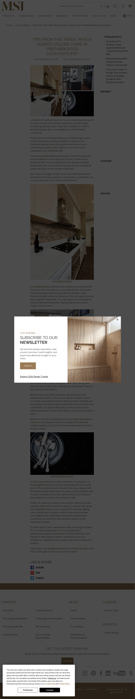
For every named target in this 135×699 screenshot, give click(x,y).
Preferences (28, 690)
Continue (49, 690)
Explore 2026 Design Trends (34, 376)
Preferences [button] (52, 678)
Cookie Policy (50, 684)
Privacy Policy (64, 684)
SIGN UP (28, 366)
